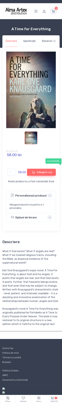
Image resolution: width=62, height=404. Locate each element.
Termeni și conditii (11, 357)
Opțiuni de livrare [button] (26, 217)
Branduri (6, 362)
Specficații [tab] (29, 40)
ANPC (5, 375)
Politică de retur (10, 353)
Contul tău (7, 348)
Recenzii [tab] (49, 40)
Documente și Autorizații (15, 380)
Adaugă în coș (44, 172)
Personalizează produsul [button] (30, 195)
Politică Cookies (10, 370)
